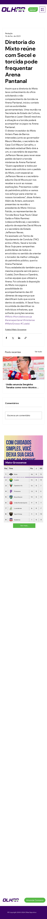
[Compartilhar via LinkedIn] (19, 338)
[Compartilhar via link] (25, 338)
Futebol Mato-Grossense (15, 329)
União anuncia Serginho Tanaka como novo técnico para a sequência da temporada (21, 386)
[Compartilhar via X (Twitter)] (12, 338)
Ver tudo (38, 351)
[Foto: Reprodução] (23, 368)
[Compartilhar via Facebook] (6, 338)
